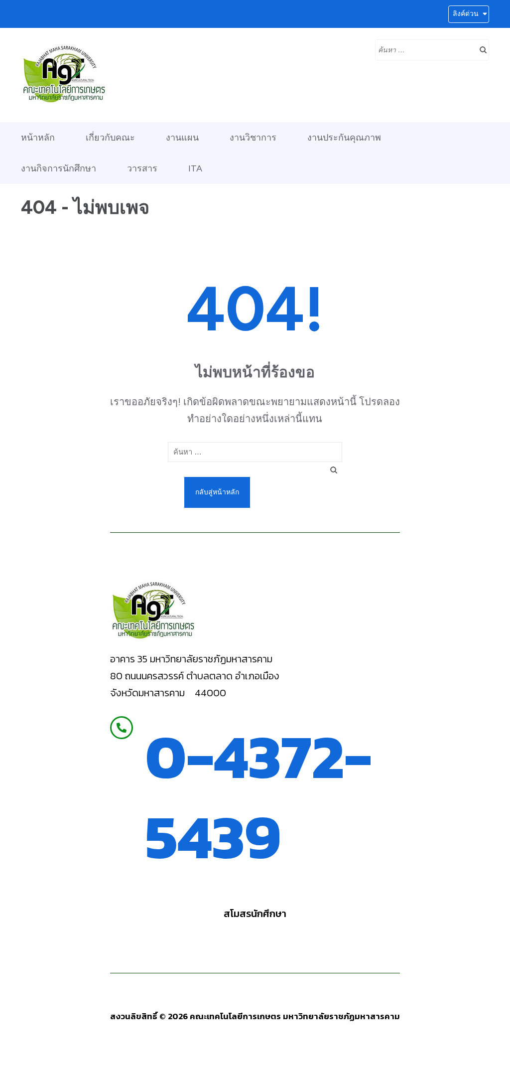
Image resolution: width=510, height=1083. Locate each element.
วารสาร (142, 168)
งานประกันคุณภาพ (344, 137)
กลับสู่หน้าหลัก (217, 492)
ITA (195, 168)
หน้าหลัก (38, 137)
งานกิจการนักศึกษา (58, 168)
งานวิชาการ (253, 137)
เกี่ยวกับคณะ (110, 137)
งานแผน (182, 137)
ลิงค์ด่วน (466, 13)
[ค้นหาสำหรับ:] (425, 49)
